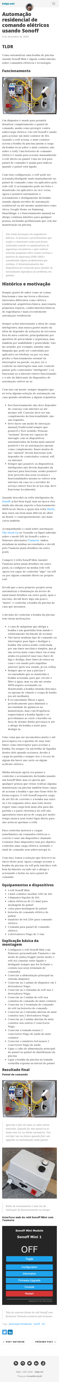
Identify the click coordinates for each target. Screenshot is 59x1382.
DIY (43, 1323)
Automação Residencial (20, 1323)
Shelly (51, 509)
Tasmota (33, 540)
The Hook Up (10, 532)
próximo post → (45, 1341)
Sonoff (6, 501)
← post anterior (13, 1341)
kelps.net (8, 3)
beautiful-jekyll (34, 1376)
